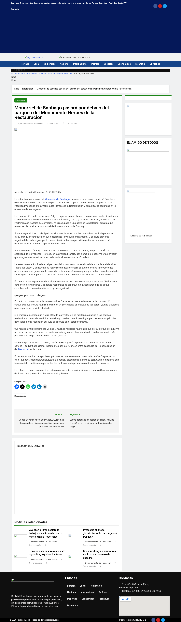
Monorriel (23, 349)
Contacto (15, 9)
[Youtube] (160, 6)
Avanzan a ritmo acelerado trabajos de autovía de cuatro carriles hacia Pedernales (45, 533)
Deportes (109, 64)
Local (36, 64)
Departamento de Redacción (30, 123)
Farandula (140, 64)
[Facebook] (155, 6)
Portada (25, 64)
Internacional (80, 64)
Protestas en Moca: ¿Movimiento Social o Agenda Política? (100, 533)
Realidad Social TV (118, 3)
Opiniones (155, 64)
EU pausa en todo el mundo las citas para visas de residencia (41, 73)
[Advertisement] (90, 33)
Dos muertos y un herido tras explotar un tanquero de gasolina (99, 554)
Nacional (64, 64)
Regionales (50, 64)
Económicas (124, 64)
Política (95, 64)
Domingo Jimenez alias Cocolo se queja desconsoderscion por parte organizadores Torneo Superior (59, 3)
